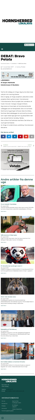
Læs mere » (3, 211)
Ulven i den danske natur (8, 297)
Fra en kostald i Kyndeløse (8, 204)
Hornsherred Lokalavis (5, 63)
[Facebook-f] (2, 418)
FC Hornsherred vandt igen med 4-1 (11, 266)
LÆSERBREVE (14, 63)
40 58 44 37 (9, 389)
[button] (2, 49)
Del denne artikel (7, 132)
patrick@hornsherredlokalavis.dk (14, 391)
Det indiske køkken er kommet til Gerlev (13, 362)
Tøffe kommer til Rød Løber (9, 235)
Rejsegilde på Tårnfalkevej (9, 329)
